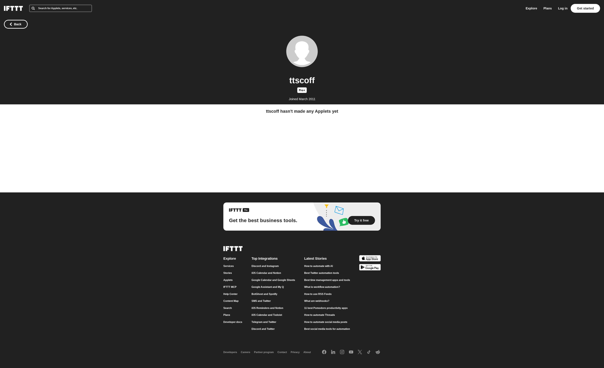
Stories (227, 273)
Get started (585, 8)
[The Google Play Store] (370, 268)
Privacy (295, 352)
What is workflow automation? (322, 287)
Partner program (264, 352)
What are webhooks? (316, 301)
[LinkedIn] (333, 352)
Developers (230, 352)
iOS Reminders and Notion (267, 308)
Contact (282, 352)
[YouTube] (351, 352)
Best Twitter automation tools (321, 273)
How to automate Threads (319, 315)
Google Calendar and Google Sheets (273, 280)
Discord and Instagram (265, 266)
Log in (563, 8)
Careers (245, 352)
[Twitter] (360, 352)
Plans (547, 8)
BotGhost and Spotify (264, 294)
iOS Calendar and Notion (266, 273)
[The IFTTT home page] (13, 8)
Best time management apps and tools (327, 280)
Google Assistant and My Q (268, 287)
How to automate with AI (318, 266)
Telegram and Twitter (264, 322)
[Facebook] (324, 352)
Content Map (231, 301)
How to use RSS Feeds (318, 294)
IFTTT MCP (230, 287)
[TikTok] (369, 352)
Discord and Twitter (263, 329)
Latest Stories (315, 258)
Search (227, 308)
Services (228, 266)
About (307, 352)
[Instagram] (342, 352)
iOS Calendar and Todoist (267, 315)
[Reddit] (378, 352)
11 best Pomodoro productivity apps (326, 308)
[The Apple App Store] (370, 259)
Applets (228, 280)
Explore (531, 8)
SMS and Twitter (261, 301)
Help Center (230, 294)
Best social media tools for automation (327, 329)
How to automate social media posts (325, 322)
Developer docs (232, 322)
